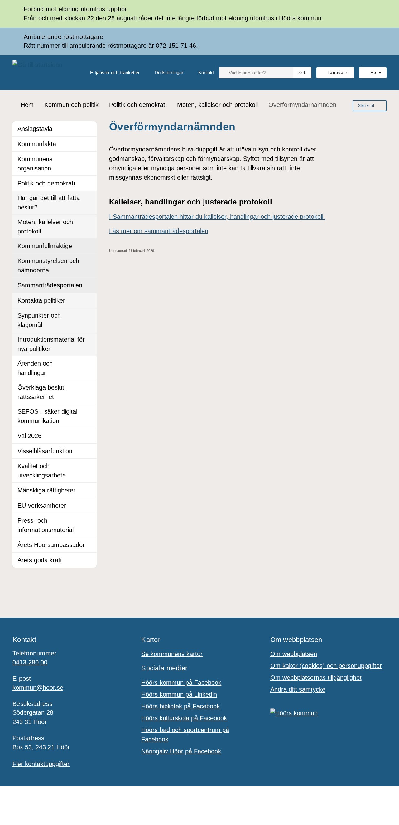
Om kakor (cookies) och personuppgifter (326, 665)
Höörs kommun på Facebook (181, 682)
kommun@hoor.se (37, 687)
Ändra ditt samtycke (297, 689)
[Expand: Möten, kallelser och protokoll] (89, 222)
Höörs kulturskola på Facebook (184, 718)
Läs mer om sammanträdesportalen (158, 231)
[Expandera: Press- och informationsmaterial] (89, 520)
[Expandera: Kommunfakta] (89, 144)
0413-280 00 (29, 662)
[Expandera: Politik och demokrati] (89, 183)
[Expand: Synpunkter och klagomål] (89, 315)
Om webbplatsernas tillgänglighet (316, 677)
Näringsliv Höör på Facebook (181, 751)
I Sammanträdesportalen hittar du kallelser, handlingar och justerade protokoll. (217, 216)
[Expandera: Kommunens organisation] (89, 159)
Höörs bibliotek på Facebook (180, 706)
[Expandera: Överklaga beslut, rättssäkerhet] (89, 387)
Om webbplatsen (293, 653)
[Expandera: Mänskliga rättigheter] (89, 490)
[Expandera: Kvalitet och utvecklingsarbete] (89, 466)
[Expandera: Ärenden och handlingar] (89, 363)
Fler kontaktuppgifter (41, 763)
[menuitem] (110, 72)
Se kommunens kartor (172, 653)
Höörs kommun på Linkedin (179, 694)
